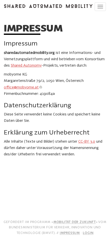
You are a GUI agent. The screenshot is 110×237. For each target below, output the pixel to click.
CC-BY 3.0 (86, 141)
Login (88, 232)
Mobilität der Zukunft (74, 222)
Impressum (70, 232)
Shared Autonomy (26, 65)
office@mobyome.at (21, 87)
